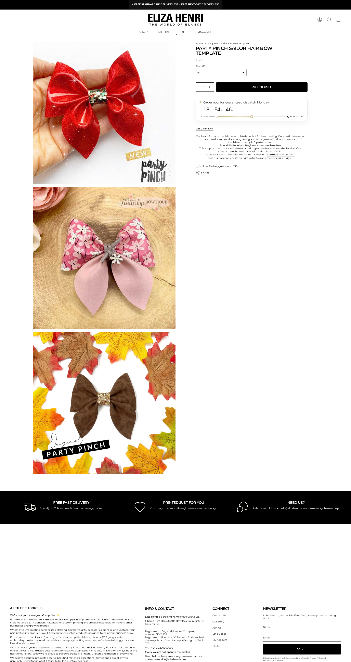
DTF (183, 32)
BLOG (216, 645)
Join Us (216, 627)
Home (199, 43)
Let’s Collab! (219, 633)
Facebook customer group (235, 157)
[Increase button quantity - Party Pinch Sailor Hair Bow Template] (210, 87)
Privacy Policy (316, 658)
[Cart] (338, 19)
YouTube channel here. (281, 154)
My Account (219, 639)
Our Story (218, 621)
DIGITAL (164, 32)
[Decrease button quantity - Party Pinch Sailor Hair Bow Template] (199, 87)
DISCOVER (204, 32)
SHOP (143, 32)
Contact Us (219, 615)
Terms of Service (270, 660)
